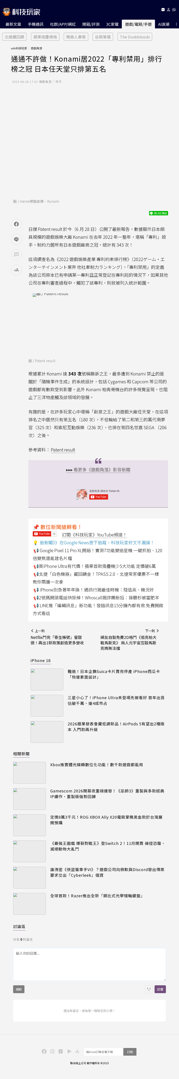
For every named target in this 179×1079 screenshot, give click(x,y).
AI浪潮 (163, 24)
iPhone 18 (41, 660)
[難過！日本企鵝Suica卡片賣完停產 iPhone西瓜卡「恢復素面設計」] (47, 679)
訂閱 (130, 1052)
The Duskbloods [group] (135, 37)
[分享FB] (16, 224)
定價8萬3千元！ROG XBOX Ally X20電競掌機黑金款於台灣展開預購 (106, 819)
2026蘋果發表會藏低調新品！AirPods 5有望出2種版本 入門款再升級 (116, 726)
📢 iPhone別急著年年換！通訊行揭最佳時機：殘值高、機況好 (93, 589)
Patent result (63, 449)
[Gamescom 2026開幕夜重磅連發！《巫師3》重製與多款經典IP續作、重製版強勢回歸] (29, 799)
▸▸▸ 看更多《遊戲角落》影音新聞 (98, 469)
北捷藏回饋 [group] (14, 37)
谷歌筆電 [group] (103, 37)
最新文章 (13, 24)
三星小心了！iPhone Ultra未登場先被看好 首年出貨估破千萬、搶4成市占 (116, 700)
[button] (168, 10)
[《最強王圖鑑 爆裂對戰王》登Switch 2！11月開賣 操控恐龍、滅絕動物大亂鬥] (29, 851)
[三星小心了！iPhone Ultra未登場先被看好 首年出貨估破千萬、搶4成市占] (47, 706)
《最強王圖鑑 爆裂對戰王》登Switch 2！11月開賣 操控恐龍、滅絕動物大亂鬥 (107, 845)
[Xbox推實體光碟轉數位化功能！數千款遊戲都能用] (29, 773)
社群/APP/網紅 (63, 24)
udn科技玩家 (19, 48)
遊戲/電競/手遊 (138, 24)
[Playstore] (68, 1051)
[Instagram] (52, 1051)
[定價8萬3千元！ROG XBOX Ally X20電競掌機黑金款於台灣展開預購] (29, 825)
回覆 (160, 989)
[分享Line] (16, 239)
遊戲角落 (36, 48)
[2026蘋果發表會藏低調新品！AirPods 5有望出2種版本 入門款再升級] (47, 732)
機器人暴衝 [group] (76, 37)
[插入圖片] (149, 989)
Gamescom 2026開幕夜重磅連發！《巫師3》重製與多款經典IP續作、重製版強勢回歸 (107, 793)
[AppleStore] (77, 1051)
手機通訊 (35, 24)
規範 (19, 989)
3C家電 (112, 24)
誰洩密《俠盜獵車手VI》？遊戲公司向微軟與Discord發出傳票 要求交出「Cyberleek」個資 (107, 872)
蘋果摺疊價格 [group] (45, 37)
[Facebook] (43, 1051)
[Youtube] (163, 10)
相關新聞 (21, 753)
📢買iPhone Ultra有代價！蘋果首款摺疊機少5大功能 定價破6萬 (94, 566)
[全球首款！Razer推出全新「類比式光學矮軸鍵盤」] (29, 904)
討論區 (19, 926)
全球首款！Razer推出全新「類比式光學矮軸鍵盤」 (97, 895)
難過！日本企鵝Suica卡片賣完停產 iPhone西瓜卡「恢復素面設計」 (114, 674)
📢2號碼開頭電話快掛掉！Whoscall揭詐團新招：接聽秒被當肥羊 (96, 597)
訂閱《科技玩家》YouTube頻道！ (94, 534)
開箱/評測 (91, 24)
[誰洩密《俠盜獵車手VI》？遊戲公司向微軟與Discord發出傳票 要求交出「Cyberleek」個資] (29, 878)
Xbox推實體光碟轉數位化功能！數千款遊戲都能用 (96, 764)
